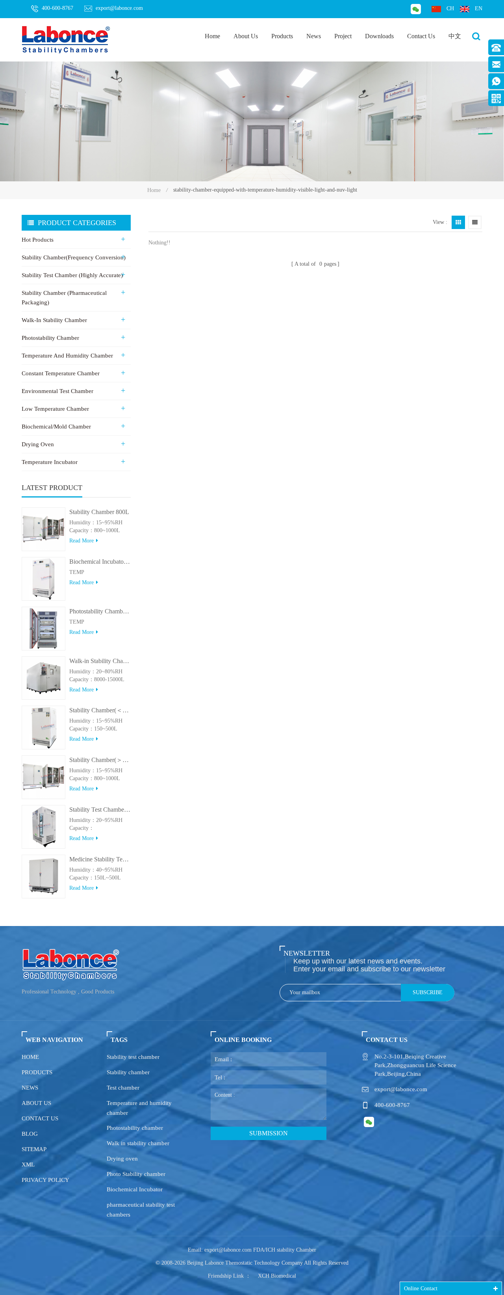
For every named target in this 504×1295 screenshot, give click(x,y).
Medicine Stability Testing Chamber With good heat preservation (100, 859)
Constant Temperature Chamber (61, 373)
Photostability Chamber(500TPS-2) (100, 611)
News (313, 36)
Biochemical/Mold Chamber (56, 426)
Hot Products (38, 240)
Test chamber (123, 1087)
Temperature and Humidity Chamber (67, 355)
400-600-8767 (57, 8)
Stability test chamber (133, 1057)
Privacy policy (45, 1180)
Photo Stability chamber (136, 1174)
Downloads (379, 36)
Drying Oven (38, 444)
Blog (30, 1134)
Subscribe (428, 992)
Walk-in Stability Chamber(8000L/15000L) (100, 661)
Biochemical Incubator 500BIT (100, 561)
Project (343, 36)
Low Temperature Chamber (55, 409)
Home (212, 36)
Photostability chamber (135, 1128)
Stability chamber (128, 1072)
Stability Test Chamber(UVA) (100, 809)
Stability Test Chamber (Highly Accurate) (72, 275)
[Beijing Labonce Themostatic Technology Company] (66, 39)
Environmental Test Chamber (57, 391)
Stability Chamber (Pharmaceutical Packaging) (64, 298)
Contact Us (421, 36)
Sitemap (34, 1149)
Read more (81, 541)
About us (36, 1103)
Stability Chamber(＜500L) (100, 710)
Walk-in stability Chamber (54, 320)
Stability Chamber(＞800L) (100, 760)
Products (282, 36)
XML (28, 1164)
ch (450, 8)
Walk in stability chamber (138, 1143)
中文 (454, 36)
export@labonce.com (119, 8)
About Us (245, 36)
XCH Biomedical (277, 1276)
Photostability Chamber (50, 338)
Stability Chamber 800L (99, 512)
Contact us (40, 1118)
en (478, 8)
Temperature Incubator (50, 462)
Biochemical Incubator (135, 1189)
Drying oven (122, 1158)
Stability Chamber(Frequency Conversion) (74, 257)
